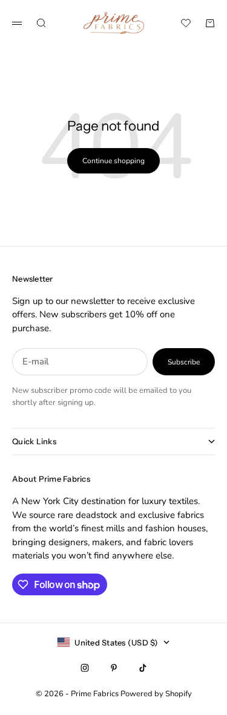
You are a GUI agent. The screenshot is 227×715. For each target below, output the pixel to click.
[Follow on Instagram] (85, 668)
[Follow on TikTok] (143, 668)
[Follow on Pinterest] (114, 668)
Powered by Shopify (156, 693)
